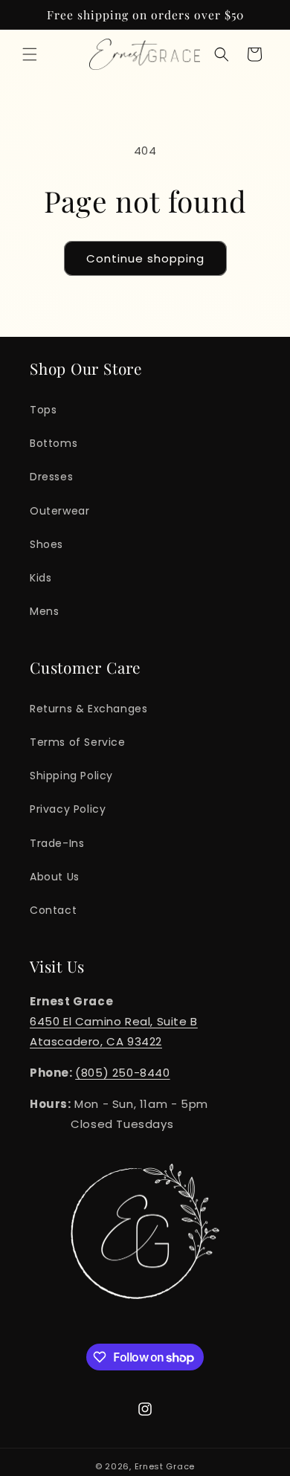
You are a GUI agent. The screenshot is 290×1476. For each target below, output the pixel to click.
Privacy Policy (68, 809)
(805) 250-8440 (122, 1072)
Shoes (46, 544)
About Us (55, 876)
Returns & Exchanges (88, 708)
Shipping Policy (71, 775)
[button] (29, 54)
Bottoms (53, 443)
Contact (53, 910)
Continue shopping (145, 258)
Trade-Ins (57, 843)
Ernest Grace (165, 1466)
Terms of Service (78, 742)
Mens (44, 611)
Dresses (51, 476)
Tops (43, 409)
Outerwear (59, 510)
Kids (40, 577)
